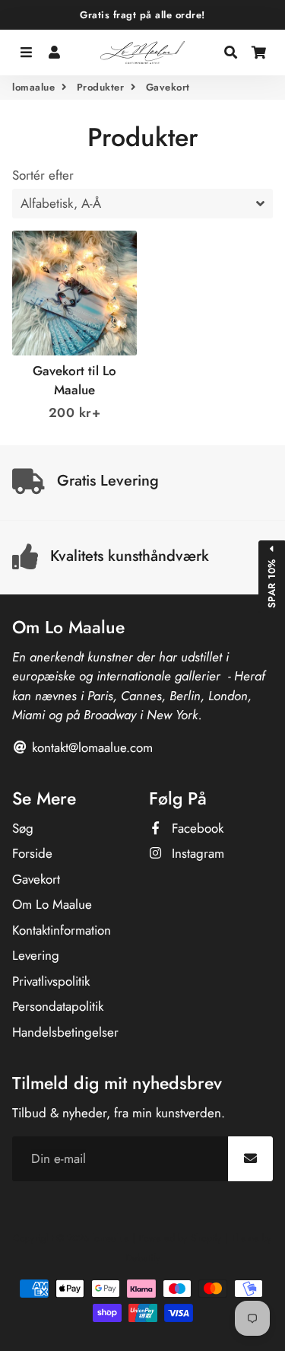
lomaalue (33, 87)
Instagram (196, 853)
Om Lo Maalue (52, 904)
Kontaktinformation (61, 930)
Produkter (101, 87)
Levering (35, 955)
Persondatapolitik (57, 1006)
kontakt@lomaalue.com (90, 747)
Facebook (195, 828)
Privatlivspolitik (51, 981)
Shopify (206, 1238)
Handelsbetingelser (65, 1032)
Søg (22, 828)
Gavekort (36, 879)
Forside (32, 853)
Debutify (142, 1258)
